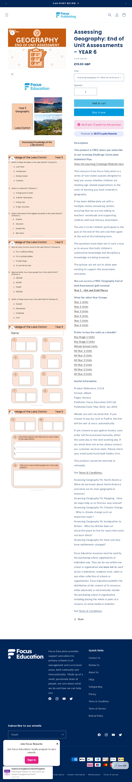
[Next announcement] (125, 3)
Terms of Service (97, 708)
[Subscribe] (62, 734)
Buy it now (99, 112)
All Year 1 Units (83, 350)
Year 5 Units (81, 320)
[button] (6, 14)
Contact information (76, 774)
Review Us (94, 665)
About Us (93, 672)
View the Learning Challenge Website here (99, 163)
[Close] (57, 744)
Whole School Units (86, 346)
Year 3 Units (81, 311)
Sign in (31, 760)
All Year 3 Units (83, 359)
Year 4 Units (81, 315)
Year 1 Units (81, 301)
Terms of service (111, 774)
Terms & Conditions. (91, 472)
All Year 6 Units (83, 373)
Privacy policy (58, 774)
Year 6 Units (81, 324)
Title (76, 71)
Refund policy (94, 774)
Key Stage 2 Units (84, 341)
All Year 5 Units (83, 369)
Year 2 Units (81, 306)
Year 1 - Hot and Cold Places (91, 290)
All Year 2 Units (83, 355)
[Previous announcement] (6, 3)
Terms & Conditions (90, 610)
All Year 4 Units (83, 364)
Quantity (78, 85)
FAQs (91, 679)
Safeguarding (95, 686)
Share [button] (81, 619)
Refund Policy (96, 715)
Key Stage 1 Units (84, 336)
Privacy (92, 694)
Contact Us (94, 657)
